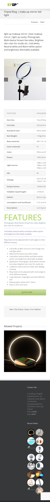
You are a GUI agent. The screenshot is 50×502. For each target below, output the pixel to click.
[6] (25, 60)
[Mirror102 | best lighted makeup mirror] (40, 457)
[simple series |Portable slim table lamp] (31, 482)
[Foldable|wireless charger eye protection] (40, 491)
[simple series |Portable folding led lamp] (31, 491)
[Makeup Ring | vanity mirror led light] (31, 457)
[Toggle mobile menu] (45, 4)
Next (42, 22)
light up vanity (19, 37)
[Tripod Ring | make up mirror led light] (40, 449)
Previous (34, 22)
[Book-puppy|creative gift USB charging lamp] (40, 474)
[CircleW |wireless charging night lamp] (31, 432)
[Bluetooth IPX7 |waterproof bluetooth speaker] (31, 441)
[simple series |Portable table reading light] (40, 482)
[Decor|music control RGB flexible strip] (40, 466)
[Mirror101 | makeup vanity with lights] (31, 466)
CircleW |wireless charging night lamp (25, 349)
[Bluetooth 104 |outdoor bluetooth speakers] (40, 441)
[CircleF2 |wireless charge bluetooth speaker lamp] (40, 432)
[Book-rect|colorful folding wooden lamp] (31, 474)
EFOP (34, 414)
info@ (34, 411)
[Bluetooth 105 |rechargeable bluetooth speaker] (31, 449)
